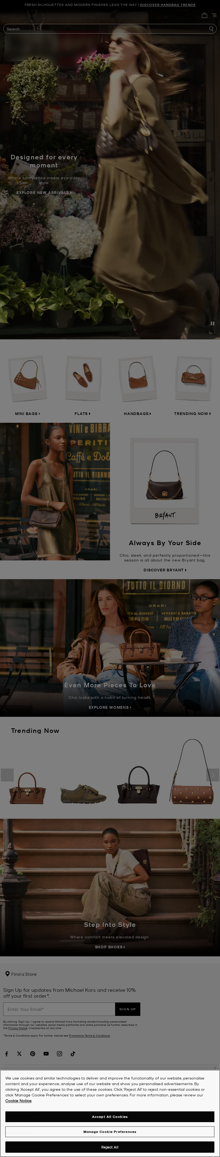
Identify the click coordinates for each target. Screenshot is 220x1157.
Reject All (109, 1147)
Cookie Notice (18, 1100)
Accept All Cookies (110, 1116)
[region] (110, 1113)
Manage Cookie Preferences (110, 1131)
